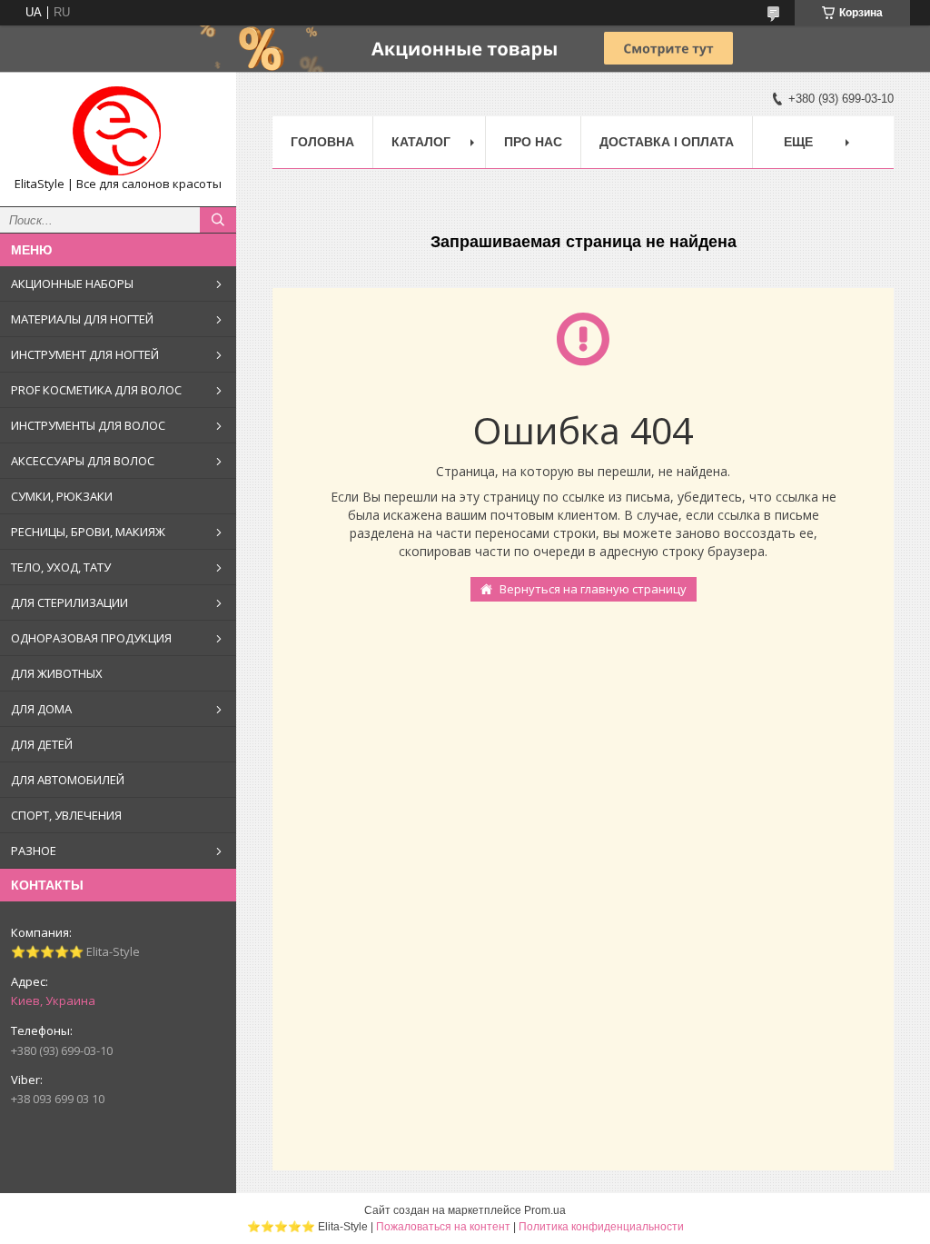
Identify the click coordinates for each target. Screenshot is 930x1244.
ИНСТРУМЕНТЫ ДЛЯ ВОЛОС (88, 425)
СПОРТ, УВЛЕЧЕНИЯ (66, 815)
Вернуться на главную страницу (593, 589)
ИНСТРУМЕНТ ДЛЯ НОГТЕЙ (85, 354)
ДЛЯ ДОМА (41, 709)
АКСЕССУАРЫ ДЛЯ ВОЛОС (82, 461)
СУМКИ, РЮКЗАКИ (62, 496)
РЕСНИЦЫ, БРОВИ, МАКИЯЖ (88, 531)
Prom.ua (545, 1210)
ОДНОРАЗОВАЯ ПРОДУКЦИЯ (91, 638)
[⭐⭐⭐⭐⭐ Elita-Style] (118, 130)
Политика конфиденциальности (601, 1226)
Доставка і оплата (666, 141)
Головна (322, 141)
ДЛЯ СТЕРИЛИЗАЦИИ (69, 602)
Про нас (533, 141)
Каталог (420, 141)
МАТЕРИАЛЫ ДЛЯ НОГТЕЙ (82, 319)
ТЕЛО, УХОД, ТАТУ (61, 567)
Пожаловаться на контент (443, 1226)
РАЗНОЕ (33, 850)
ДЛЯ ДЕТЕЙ (42, 744)
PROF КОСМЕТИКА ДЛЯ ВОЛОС (96, 390)
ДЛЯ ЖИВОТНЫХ (57, 673)
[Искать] (218, 220)
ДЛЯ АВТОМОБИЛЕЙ (67, 779)
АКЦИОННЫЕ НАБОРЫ (72, 283)
